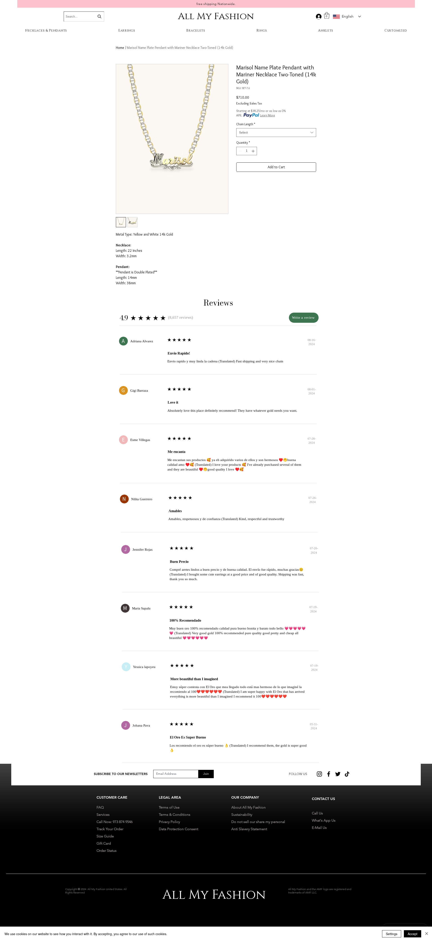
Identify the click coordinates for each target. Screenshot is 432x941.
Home (120, 47)
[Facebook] (328, 774)
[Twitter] (337, 774)
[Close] (426, 933)
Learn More (267, 115)
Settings (391, 934)
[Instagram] (319, 774)
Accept (412, 934)
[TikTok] (347, 774)
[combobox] (276, 132)
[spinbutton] (247, 151)
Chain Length (245, 124)
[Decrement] (240, 151)
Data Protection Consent (178, 829)
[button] (326, 15)
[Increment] (253, 151)
